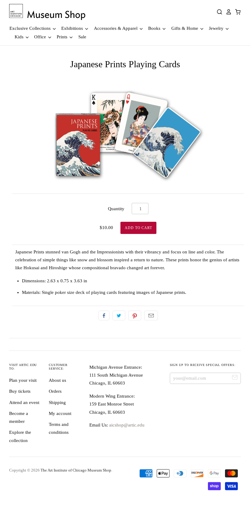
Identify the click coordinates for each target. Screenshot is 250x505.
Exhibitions (72, 28)
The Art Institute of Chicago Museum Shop (76, 470)
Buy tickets (19, 391)
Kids (20, 36)
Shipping (57, 402)
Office (40, 36)
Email (151, 315)
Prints (63, 36)
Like (103, 315)
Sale (82, 36)
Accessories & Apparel (116, 28)
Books (155, 28)
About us (57, 380)
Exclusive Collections (30, 28)
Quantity (116, 208)
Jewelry (217, 28)
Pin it (134, 315)
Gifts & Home (185, 28)
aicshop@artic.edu (126, 425)
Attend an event (24, 402)
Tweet (118, 315)
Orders (55, 391)
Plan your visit (23, 380)
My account (60, 413)
